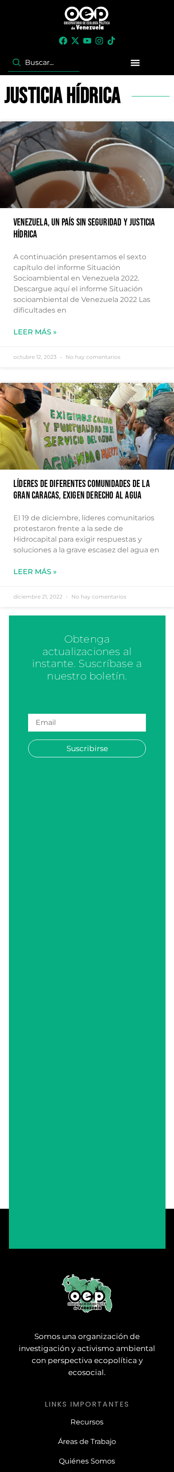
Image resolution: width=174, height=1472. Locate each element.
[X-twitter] (75, 40)
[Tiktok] (111, 40)
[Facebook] (63, 40)
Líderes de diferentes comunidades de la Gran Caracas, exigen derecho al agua (81, 490)
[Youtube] (87, 40)
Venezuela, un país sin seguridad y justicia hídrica (84, 228)
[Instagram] (99, 40)
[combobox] (43, 63)
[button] (135, 63)
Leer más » (35, 332)
